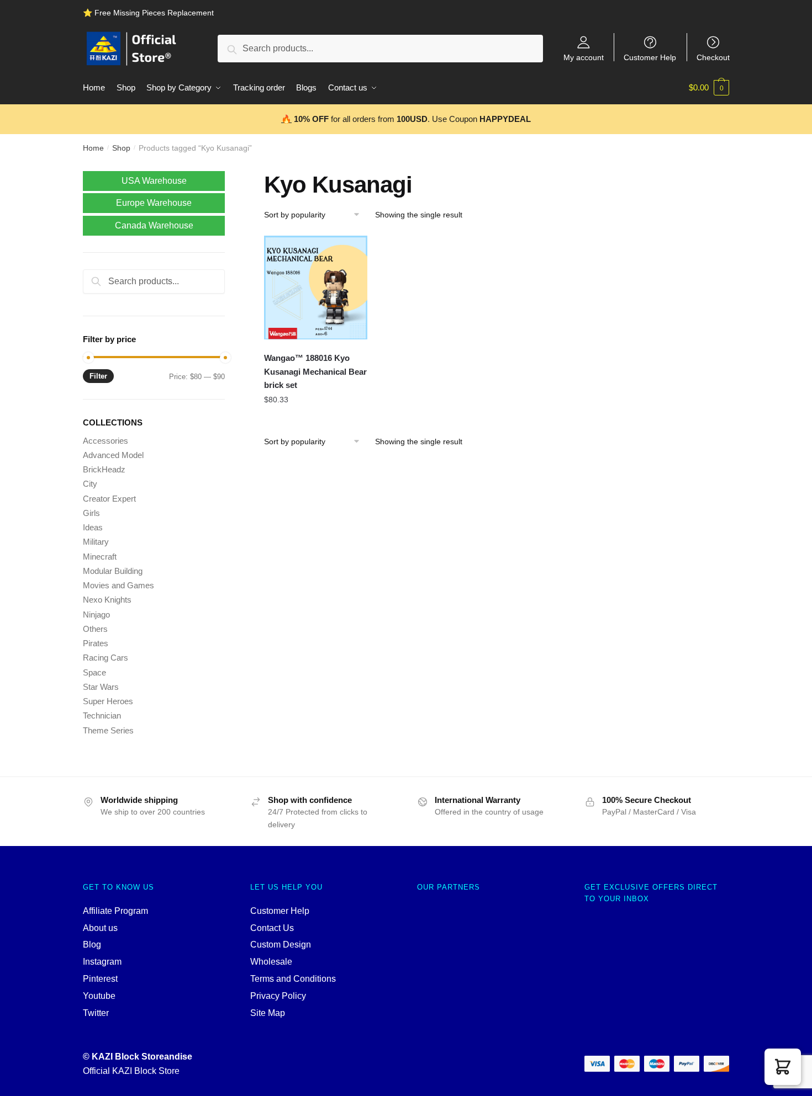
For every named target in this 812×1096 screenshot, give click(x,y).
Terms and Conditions (293, 978)
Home (93, 147)
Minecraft (100, 556)
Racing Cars (105, 657)
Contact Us (272, 928)
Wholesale (271, 961)
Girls (91, 513)
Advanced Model (113, 455)
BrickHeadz (104, 469)
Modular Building (113, 571)
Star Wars (101, 686)
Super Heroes (108, 701)
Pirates (95, 643)
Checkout (713, 57)
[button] (782, 1067)
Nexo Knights (107, 599)
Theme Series (108, 730)
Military (96, 541)
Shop (121, 147)
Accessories (105, 440)
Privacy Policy (278, 996)
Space (94, 672)
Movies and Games (118, 585)
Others (95, 629)
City (90, 483)
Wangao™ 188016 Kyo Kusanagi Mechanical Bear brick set (315, 371)
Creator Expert (109, 498)
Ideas (93, 527)
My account (583, 57)
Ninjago (96, 614)
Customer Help (650, 57)
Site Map (267, 1013)
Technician (102, 715)
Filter (98, 376)
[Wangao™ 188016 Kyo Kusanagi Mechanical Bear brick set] (316, 287)
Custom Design (280, 944)
